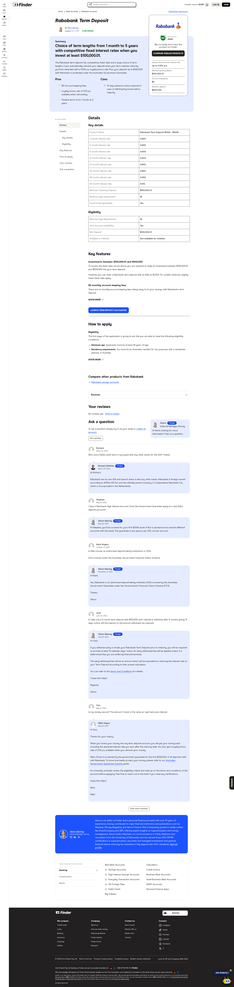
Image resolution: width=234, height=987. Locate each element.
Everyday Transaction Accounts (124, 879)
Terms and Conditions (121, 671)
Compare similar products (168, 53)
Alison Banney (72, 28)
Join (226, 5)
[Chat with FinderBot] (227, 980)
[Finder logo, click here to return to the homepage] (26, 4)
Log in (216, 4)
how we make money (122, 979)
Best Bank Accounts (115, 865)
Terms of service (85, 959)
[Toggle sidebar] (9, 17)
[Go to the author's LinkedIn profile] (75, 837)
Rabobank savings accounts (105, 382)
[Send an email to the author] (71, 837)
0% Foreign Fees (116, 884)
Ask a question (95, 438)
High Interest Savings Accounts (123, 875)
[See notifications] (207, 5)
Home (60, 11)
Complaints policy (121, 959)
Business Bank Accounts (158, 875)
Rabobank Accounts (89, 11)
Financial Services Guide (179, 977)
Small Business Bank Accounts (161, 879)
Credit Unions (153, 870)
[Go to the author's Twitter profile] (79, 837)
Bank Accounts (72, 11)
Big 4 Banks (110, 894)
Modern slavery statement (140, 959)
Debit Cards (114, 889)
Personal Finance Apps (157, 889)
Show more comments (139, 809)
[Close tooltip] (231, 970)
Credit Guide (59, 979)
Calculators (151, 865)
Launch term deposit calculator (108, 310)
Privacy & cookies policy (103, 959)
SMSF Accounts (154, 884)
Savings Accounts (117, 870)
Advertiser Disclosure (74, 979)
